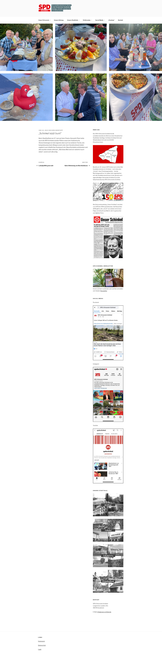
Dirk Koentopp (57, 130)
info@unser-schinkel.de (104, 612)
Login (39, 649)
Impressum (41, 641)
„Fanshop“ (111, 20)
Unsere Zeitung (59, 20)
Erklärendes (86, 20)
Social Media (99, 20)
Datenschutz (42, 645)
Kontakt (120, 20)
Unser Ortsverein (43, 20)
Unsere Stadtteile (72, 20)
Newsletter (103, 291)
